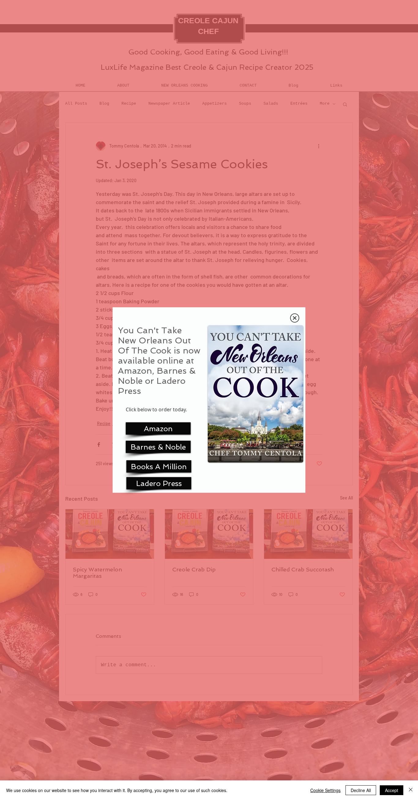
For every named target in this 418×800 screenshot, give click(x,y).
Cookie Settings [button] (325, 790)
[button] (294, 318)
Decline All (361, 790)
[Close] (410, 790)
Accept (391, 790)
